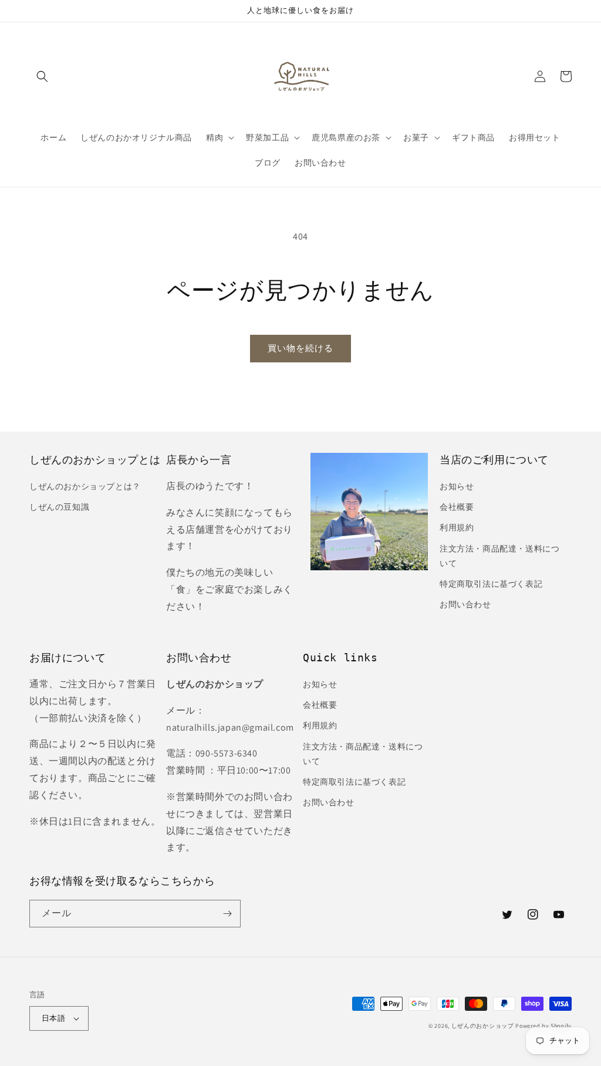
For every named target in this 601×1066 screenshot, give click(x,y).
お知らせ (457, 486)
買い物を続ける (300, 348)
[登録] (227, 913)
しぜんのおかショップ (482, 1026)
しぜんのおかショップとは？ (85, 486)
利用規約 (457, 527)
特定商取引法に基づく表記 (491, 584)
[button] (42, 76)
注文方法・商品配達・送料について (499, 556)
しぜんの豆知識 (59, 507)
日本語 (53, 1018)
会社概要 (457, 507)
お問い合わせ (465, 604)
